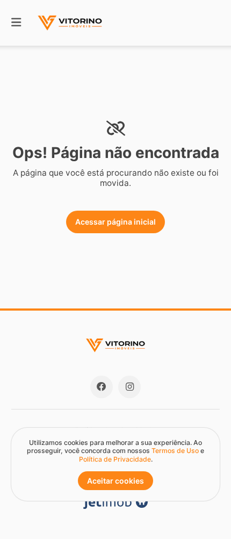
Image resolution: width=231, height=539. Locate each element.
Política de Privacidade (115, 459)
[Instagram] (129, 387)
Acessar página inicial (115, 221)
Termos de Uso (175, 451)
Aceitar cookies (115, 480)
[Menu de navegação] (16, 23)
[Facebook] (101, 387)
